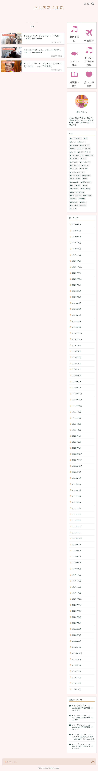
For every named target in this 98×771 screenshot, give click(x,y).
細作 (72, 185)
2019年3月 (76, 689)
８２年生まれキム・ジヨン (78, 205)
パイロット (74, 169)
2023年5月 (76, 430)
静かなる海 (81, 192)
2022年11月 (77, 460)
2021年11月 (77, 532)
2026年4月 (76, 249)
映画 (85, 179)
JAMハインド (85, 145)
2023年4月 (76, 436)
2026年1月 (76, 261)
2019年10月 (77, 653)
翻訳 (79, 185)
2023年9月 (76, 412)
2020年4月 (76, 629)
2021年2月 (76, 587)
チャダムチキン (85, 162)
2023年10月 (77, 406)
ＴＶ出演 (73, 209)
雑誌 (72, 192)
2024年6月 (76, 363)
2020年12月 (77, 599)
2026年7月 (76, 231)
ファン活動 (84, 169)
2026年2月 (76, 255)
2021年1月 (76, 593)
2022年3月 (76, 508)
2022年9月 (76, 472)
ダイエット (74, 162)
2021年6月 (76, 562)
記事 (85, 185)
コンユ (84, 159)
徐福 (79, 179)
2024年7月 (76, 357)
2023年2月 (76, 442)
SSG (72, 155)
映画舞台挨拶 (74, 182)
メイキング (87, 175)
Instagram (74, 145)
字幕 (72, 179)
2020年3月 (76, 635)
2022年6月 (76, 490)
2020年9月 (76, 617)
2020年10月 (77, 611)
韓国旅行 (73, 199)
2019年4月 (76, 683)
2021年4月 (76, 575)
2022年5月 (76, 496)
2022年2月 (76, 514)
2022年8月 (76, 478)
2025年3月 (76, 315)
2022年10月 (77, 466)
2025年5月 (76, 309)
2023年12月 (77, 394)
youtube (80, 155)
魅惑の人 (83, 202)
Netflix (73, 152)
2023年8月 (76, 418)
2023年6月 (76, 424)
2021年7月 (76, 557)
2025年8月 (76, 291)
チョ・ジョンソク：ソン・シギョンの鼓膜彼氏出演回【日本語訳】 (82, 736)
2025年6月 (76, 303)
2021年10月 (77, 538)
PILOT (81, 152)
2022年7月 (76, 484)
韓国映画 (82, 199)
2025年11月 (77, 273)
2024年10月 (77, 339)
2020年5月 (76, 623)
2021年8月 (76, 550)
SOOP (88, 152)
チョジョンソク (75, 165)
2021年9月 (76, 544)
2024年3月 (76, 375)
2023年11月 (77, 400)
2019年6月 (76, 677)
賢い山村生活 (86, 189)
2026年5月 (76, 243)
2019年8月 (76, 665)
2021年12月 (77, 526)
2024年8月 (76, 351)
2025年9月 (76, 285)
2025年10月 (77, 279)
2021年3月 (76, 581)
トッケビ (86, 165)
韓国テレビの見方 (76, 195)
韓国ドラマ (88, 195)
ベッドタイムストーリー (77, 172)
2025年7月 (76, 297)
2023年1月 (76, 448)
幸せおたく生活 (49, 7)
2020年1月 (76, 647)
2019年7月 (76, 671)
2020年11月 (77, 605)
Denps (73, 142)
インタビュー (74, 159)
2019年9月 (76, 659)
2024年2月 (76, 381)
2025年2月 (76, 321)
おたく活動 (90, 155)
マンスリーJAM (75, 175)
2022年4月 (76, 502)
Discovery (82, 142)
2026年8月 (76, 224)
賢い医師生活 (74, 189)
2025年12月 (77, 267)
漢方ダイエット (87, 182)
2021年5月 (76, 569)
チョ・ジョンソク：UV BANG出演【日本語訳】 (81, 707)
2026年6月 (76, 237)
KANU (73, 148)
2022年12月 (77, 454)
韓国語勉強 (74, 202)
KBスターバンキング (84, 148)
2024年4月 (76, 369)
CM (86, 138)
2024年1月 (76, 387)
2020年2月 (76, 641)
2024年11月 (77, 333)
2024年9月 (76, 345)
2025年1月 (76, 327)
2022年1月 (76, 520)
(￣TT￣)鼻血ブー (76, 138)
